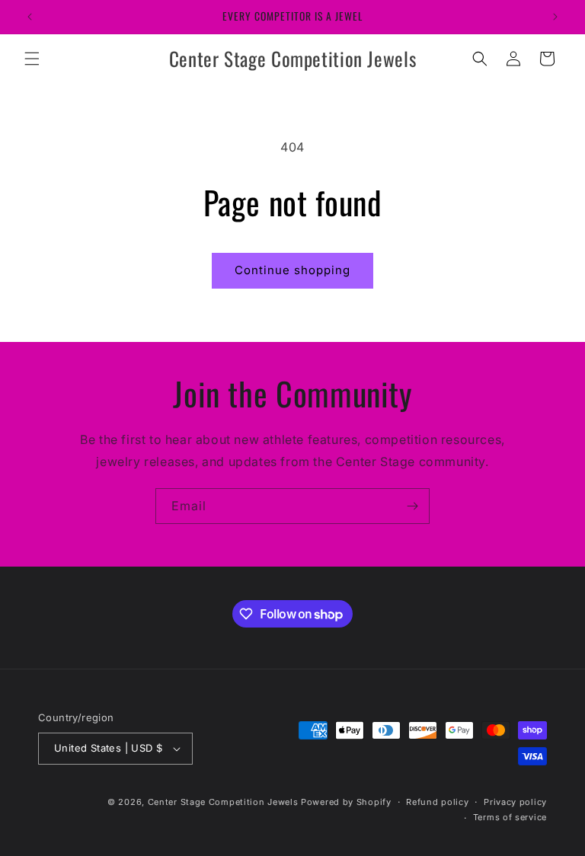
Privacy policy (515, 802)
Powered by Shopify (346, 802)
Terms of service (510, 817)
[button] (32, 58)
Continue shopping (292, 270)
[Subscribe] (412, 506)
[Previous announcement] (29, 17)
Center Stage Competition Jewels (223, 802)
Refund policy (437, 802)
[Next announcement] (555, 17)
